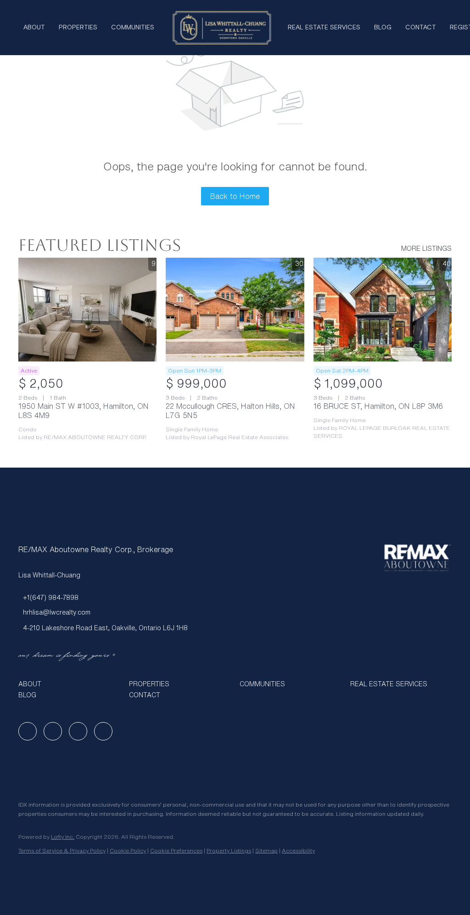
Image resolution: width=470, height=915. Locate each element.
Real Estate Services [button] (324, 27)
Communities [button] (132, 27)
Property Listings (229, 850)
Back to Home (235, 196)
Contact (420, 27)
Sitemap (266, 850)
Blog (383, 27)
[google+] (103, 731)
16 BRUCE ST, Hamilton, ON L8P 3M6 (378, 406)
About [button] (34, 27)
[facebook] (27, 731)
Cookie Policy (128, 850)
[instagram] (78, 731)
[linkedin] (53, 731)
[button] (69, 683)
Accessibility (298, 850)
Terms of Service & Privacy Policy (62, 850)
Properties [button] (78, 27)
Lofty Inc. (62, 837)
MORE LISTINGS (426, 248)
